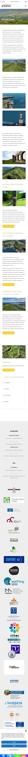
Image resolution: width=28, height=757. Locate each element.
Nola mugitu (3, 1)
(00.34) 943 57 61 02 (14, 453)
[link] (25, 6)
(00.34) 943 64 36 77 (14, 441)
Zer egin (7, 389)
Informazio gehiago (8, 226)
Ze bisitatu (7, 382)
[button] (26, 730)
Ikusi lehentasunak (14, 749)
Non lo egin (7, 395)
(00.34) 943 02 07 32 (14, 473)
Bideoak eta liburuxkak (15, 1)
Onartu (14, 742)
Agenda (25, 1)
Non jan (6, 401)
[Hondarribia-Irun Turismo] (6, 6)
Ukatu (14, 746)
